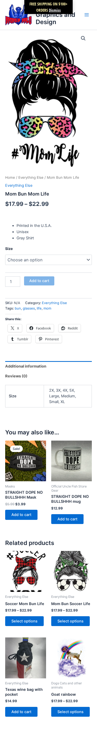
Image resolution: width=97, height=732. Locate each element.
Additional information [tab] (25, 366)
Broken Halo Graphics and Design (55, 15)
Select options (24, 621)
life (39, 308)
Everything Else (30, 177)
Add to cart (39, 280)
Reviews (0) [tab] (16, 376)
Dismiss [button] (55, 10)
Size (9, 248)
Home (10, 177)
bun (18, 308)
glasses (29, 308)
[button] (83, 38)
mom (47, 308)
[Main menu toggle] (86, 15)
